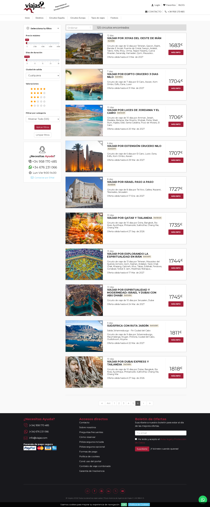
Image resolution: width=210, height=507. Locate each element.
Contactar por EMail (44, 177)
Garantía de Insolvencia (91, 471)
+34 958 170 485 (176, 11)
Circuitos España (57, 18)
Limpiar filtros (42, 135)
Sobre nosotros (87, 427)
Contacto (84, 422)
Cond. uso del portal (90, 461)
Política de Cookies (139, 504)
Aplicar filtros (42, 127)
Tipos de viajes (98, 18)
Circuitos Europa (77, 18)
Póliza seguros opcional (92, 446)
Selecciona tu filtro (41, 28)
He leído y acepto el (149, 439)
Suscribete (142, 449)
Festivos (114, 18)
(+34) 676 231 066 (39, 431)
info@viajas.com (38, 438)
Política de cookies (89, 456)
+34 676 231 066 (45, 167)
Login (157, 5)
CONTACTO (154, 11)
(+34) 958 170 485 (39, 425)
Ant (108, 403)
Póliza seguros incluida (91, 442)
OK (124, 504)
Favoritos (171, 5)
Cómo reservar (87, 437)
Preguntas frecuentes (91, 432)
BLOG (181, 5)
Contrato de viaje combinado (95, 466)
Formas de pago (88, 451)
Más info (176, 52)
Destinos (39, 18)
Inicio (27, 18)
